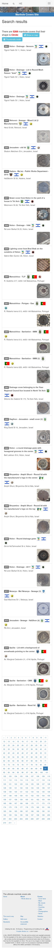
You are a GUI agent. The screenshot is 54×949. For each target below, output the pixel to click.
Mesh (40, 901)
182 (48, 807)
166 (10, 803)
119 (48, 780)
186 (21, 811)
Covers (39, 896)
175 (10, 807)
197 (32, 815)
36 (22, 749)
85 (18, 768)
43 (9, 753)
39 (36, 749)
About (22, 896)
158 (15, 799)
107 (32, 776)
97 (27, 772)
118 (43, 780)
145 (43, 792)
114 (21, 780)
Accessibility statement (24, 923)
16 (22, 741)
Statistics (40, 916)
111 (4, 780)
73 (9, 765)
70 (41, 761)
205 (26, 819)
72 (4, 765)
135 (37, 788)
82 (4, 768)
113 (15, 780)
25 (18, 745)
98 (32, 772)
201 (4, 819)
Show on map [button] (32, 35)
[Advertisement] (27, 859)
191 (48, 811)
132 (21, 788)
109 (43, 776)
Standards (6, 922)
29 (36, 745)
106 (26, 776)
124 (26, 784)
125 (32, 784)
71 (45, 761)
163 (43, 799)
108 (37, 776)
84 (13, 768)
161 (32, 799)
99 (36, 772)
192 (4, 815)
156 (4, 799)
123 (21, 784)
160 (26, 799)
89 (36, 768)
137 (48, 788)
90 (41, 768)
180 (37, 807)
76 (22, 765)
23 (9, 745)
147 (4, 795)
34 (13, 749)
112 (10, 780)
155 (48, 795)
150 (21, 795)
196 (26, 815)
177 (21, 807)
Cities (40, 909)
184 (10, 811)
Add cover (23, 919)
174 (4, 807)
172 (43, 803)
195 (21, 815)
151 (26, 795)
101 (46, 772)
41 (45, 749)
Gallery (5, 919)
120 (4, 784)
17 (27, 741)
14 (13, 741)
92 (4, 772)
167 (15, 803)
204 (21, 819)
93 (9, 772)
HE (20, 3)
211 (10, 823)
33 (9, 749)
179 (32, 807)
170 (32, 803)
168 (21, 803)
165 (4, 803)
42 (4, 753)
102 (4, 776)
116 (32, 780)
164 (48, 799)
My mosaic (41, 903)
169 (26, 803)
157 (10, 799)
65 (18, 761)
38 (32, 749)
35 (18, 749)
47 (27, 753)
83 (9, 768)
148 (10, 795)
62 (4, 761)
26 (22, 745)
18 (32, 741)
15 (18, 741)
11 (46, 737)
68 (32, 761)
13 (9, 741)
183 (4, 811)
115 (26, 780)
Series (40, 913)
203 (15, 819)
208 (43, 819)
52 (4, 757)
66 (22, 761)
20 (41, 741)
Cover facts (42, 898)
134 (32, 788)
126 (37, 784)
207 (37, 819)
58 (32, 757)
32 (4, 749)
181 (43, 807)
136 (43, 788)
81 (45, 765)
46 (22, 753)
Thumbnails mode (13, 39)
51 (45, 753)
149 (15, 795)
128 (48, 784)
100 (41, 772)
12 (4, 741)
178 (26, 807)
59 (36, 757)
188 (32, 811)
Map (21, 916)
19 (36, 741)
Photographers (43, 911)
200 (48, 815)
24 (13, 745)
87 (27, 768)
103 (10, 776)
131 (15, 788)
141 (21, 792)
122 (15, 784)
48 (32, 753)
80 (41, 765)
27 (27, 745)
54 (13, 757)
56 (22, 757)
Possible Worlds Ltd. (22, 931)
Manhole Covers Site (27, 14)
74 (13, 765)
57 (27, 757)
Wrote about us (26, 898)
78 (32, 765)
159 (21, 799)
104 (15, 776)
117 (37, 780)
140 (15, 792)
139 (10, 792)
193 (10, 815)
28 (32, 745)
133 (26, 788)
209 (48, 819)
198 (37, 815)
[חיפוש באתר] (13, 3)
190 (43, 811)
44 (13, 753)
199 (43, 815)
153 (37, 795)
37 (27, 749)
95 (18, 772)
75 (18, 765)
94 (13, 772)
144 (37, 792)
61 (45, 757)
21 (45, 741)
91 (45, 768)
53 (9, 757)
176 (15, 807)
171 (37, 803)
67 (27, 761)
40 (41, 749)
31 (45, 745)
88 (32, 768)
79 (36, 765)
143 (32, 792)
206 (32, 819)
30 (41, 745)
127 (43, 784)
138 (4, 792)
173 (48, 803)
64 (13, 761)
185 (15, 811)
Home (5, 3)
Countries (41, 907)
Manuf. (40, 905)
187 (26, 811)
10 (41, 737)
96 (22, 772)
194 (15, 815)
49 (36, 753)
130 (10, 788)
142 (26, 792)
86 (22, 768)
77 (27, 765)
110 (48, 776)
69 (36, 761)
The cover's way (8, 916)
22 (4, 745)
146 (48, 792)
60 (41, 757)
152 (32, 795)
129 (4, 788)
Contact (39, 919)
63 (9, 761)
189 (37, 811)
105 (21, 776)
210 (4, 823)
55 (18, 757)
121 (10, 784)
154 (43, 795)
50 (41, 753)
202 (10, 819)
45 (18, 753)
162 (37, 799)
